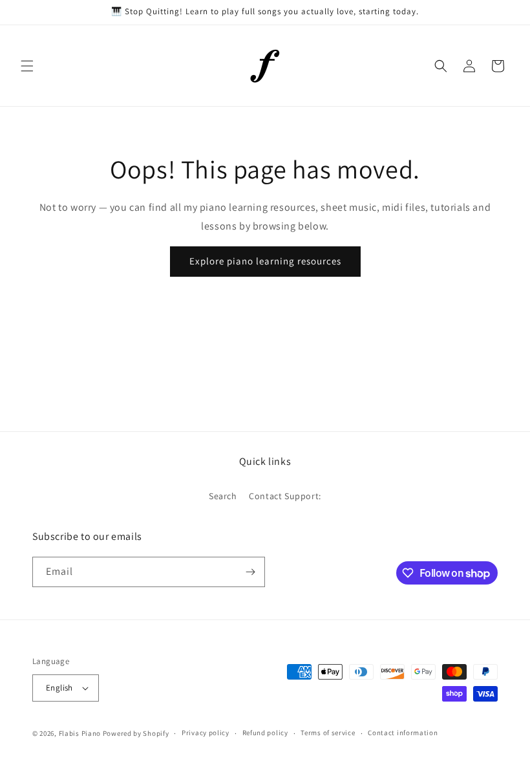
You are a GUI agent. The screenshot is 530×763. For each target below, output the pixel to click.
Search (223, 496)
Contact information (403, 732)
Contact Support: (285, 496)
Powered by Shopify (136, 733)
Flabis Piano (80, 733)
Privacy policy (205, 732)
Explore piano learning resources (265, 261)
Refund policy (265, 732)
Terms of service (328, 732)
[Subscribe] (250, 572)
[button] (27, 66)
